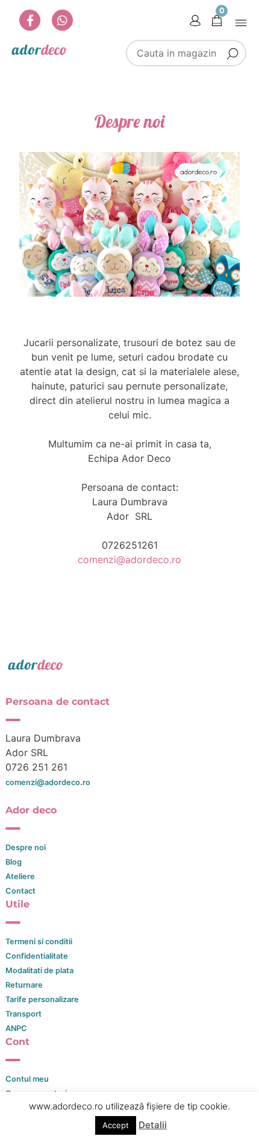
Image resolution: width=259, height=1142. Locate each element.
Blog (13, 861)
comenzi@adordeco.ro (129, 560)
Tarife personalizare (42, 999)
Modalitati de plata (39, 970)
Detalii (153, 1125)
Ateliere (20, 876)
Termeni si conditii (38, 941)
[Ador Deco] (129, 664)
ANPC (16, 1028)
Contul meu (27, 1079)
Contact (20, 890)
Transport (23, 1013)
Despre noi (25, 847)
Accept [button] (115, 1125)
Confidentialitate (36, 956)
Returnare (24, 984)
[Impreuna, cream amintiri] (39, 49)
